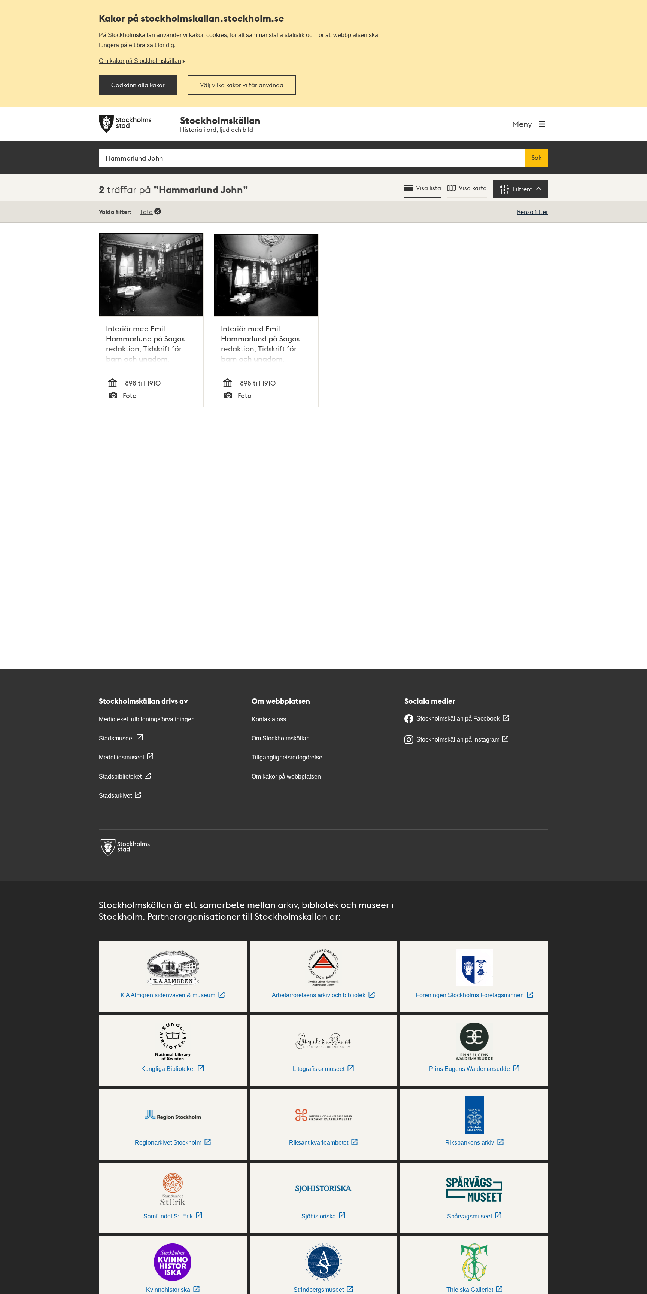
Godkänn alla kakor (138, 85)
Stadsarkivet (115, 795)
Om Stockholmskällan (281, 738)
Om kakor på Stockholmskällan (140, 60)
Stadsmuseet (116, 738)
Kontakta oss (269, 719)
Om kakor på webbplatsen (286, 776)
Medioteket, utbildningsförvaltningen (147, 719)
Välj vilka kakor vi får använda (241, 85)
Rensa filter (532, 212)
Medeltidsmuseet (121, 757)
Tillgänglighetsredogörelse (287, 757)
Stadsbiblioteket (120, 776)
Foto (146, 212)
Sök (536, 157)
